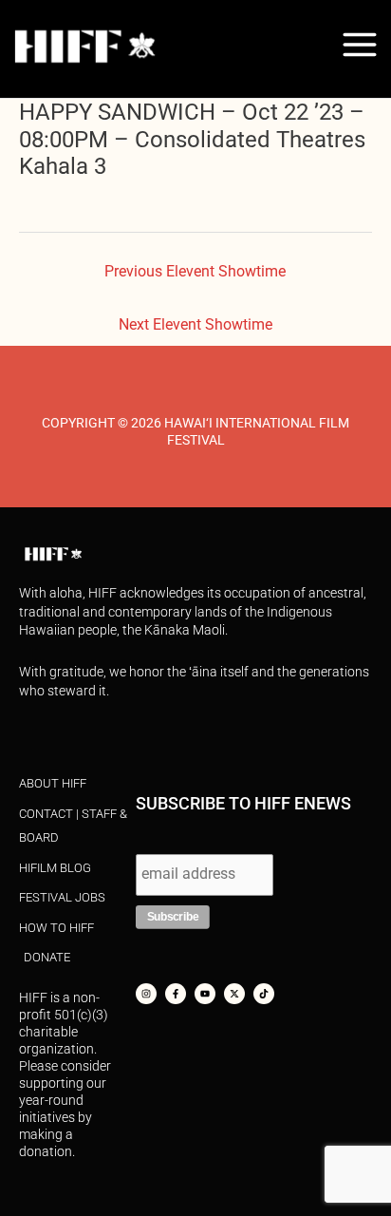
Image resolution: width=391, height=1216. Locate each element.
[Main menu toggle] (360, 44)
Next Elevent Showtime (195, 324)
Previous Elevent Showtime (195, 271)
